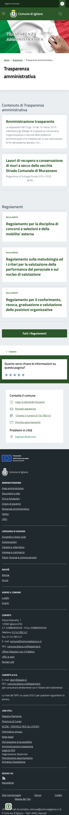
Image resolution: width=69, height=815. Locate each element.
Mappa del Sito (23, 799)
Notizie (5, 575)
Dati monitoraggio (11, 795)
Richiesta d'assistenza (13, 762)
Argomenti (18, 60)
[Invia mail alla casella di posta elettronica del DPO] (18, 680)
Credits (58, 795)
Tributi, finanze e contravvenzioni (19, 557)
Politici (5, 514)
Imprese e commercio (13, 552)
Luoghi (5, 598)
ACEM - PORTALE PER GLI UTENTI (20, 726)
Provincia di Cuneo (11, 721)
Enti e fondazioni (11, 498)
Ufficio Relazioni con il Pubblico (18, 651)
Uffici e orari (8, 657)
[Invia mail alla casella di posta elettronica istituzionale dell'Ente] (26, 641)
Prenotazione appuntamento (17, 758)
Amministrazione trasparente (17, 746)
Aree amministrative (13, 488)
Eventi (5, 603)
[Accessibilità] (8, 806)
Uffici (4, 519)
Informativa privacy (12, 732)
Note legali (7, 737)
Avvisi (5, 580)
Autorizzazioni (9, 542)
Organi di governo (11, 504)
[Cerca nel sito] (59, 14)
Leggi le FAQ (8, 750)
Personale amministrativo (15, 509)
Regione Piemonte (12, 3)
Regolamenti (12, 217)
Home (6, 60)
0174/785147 (19, 632)
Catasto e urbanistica (13, 547)
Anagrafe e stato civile (14, 537)
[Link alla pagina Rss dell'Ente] (4, 778)
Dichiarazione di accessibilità (17, 742)
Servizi (37, 795)
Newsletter (8, 783)
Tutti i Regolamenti (34, 333)
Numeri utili (8, 662)
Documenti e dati (11, 493)
